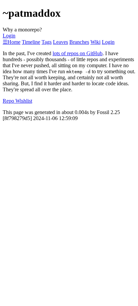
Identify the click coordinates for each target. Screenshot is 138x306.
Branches (79, 42)
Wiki (95, 42)
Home (13, 42)
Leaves (60, 42)
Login (9, 35)
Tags (47, 42)
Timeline (31, 42)
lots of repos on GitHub (77, 53)
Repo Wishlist (17, 101)
